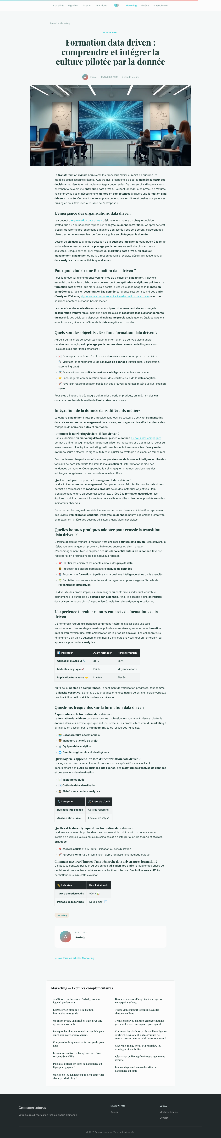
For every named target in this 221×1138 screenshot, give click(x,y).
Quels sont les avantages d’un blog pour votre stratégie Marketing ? (78, 1076)
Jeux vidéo (101, 5)
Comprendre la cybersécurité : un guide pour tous (78, 1044)
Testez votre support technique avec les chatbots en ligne (137, 1011)
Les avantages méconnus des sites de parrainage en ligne (136, 1069)
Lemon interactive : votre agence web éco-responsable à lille (77, 1054)
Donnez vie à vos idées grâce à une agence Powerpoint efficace (139, 1000)
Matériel (145, 5)
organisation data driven (86, 220)
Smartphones (160, 5)
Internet (87, 5)
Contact (164, 1117)
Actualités (58, 5)
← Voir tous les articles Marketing (74, 958)
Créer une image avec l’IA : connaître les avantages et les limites (138, 1047)
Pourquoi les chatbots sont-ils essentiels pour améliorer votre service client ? (78, 1033)
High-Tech (73, 5)
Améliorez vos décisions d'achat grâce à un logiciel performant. (77, 1000)
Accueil (53, 23)
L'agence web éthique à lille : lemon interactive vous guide (73, 1011)
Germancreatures (32, 1107)
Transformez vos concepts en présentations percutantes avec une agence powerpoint (139, 1022)
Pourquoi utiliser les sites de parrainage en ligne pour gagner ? (77, 1065)
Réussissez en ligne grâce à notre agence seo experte (140, 1058)
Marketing (131, 5)
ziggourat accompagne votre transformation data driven (115, 296)
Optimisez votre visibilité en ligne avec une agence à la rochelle (77, 1022)
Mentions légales (168, 1112)
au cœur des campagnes (146, 438)
